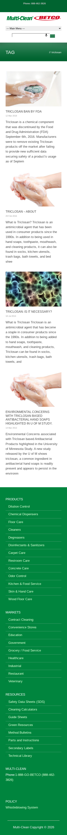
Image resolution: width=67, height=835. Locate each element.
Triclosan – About (21, 211)
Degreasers (16, 537)
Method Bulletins (19, 732)
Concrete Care (18, 568)
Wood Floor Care (20, 599)
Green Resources (20, 725)
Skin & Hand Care (20, 591)
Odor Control (17, 576)
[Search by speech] (46, 35)
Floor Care (15, 522)
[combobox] (31, 35)
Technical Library (20, 756)
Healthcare (15, 658)
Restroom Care (19, 560)
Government (16, 643)
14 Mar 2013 (11, 428)
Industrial (14, 666)
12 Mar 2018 (11, 116)
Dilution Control (19, 506)
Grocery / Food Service (24, 650)
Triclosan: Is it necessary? (29, 311)
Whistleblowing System (22, 807)
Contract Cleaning (20, 619)
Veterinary (15, 681)
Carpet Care (16, 553)
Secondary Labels (20, 748)
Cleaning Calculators (22, 709)
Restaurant (16, 673)
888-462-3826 (38, 3)
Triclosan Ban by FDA (24, 111)
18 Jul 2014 (11, 316)
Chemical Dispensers (23, 514)
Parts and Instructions (23, 740)
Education (15, 635)
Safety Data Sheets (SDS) (26, 702)
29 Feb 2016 (11, 216)
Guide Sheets (17, 717)
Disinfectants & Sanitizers (26, 545)
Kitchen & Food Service (24, 584)
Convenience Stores (22, 627)
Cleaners (14, 529)
